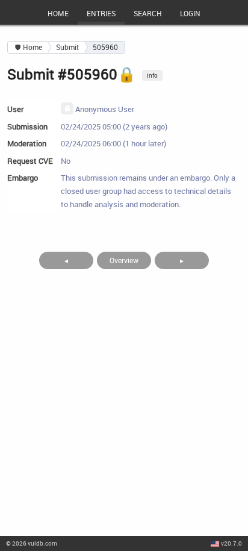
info (152, 75)
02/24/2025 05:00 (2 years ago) (114, 126)
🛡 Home (28, 47)
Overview (124, 260)
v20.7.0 (231, 543)
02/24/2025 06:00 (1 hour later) (113, 143)
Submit (67, 47)
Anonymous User (103, 109)
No (65, 160)
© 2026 (31, 543)
